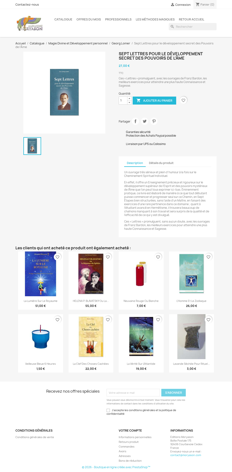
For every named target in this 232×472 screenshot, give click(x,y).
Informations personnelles (135, 437)
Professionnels (118, 19)
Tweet (144, 121)
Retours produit (129, 442)
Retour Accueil (191, 19)
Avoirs (122, 451)
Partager (135, 121)
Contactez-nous (27, 5)
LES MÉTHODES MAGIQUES (155, 19)
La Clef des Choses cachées (91, 363)
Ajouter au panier (154, 100)
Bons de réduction (130, 460)
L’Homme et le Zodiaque (191, 301)
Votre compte (130, 431)
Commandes (126, 446)
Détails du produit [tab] (161, 163)
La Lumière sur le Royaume (40, 301)
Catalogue (63, 19)
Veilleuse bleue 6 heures (40, 363)
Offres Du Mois (88, 19)
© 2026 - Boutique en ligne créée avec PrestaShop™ (116, 467)
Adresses (125, 456)
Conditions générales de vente (34, 437)
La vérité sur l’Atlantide (141, 363)
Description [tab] (135, 163)
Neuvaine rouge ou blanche (141, 301)
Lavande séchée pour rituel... (191, 363)
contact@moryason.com (185, 455)
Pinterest (154, 121)
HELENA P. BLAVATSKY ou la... (91, 301)
